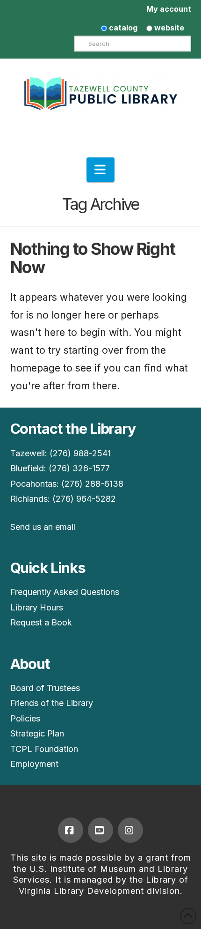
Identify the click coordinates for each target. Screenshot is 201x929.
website (168, 27)
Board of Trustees (45, 688)
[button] (100, 169)
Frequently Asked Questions (64, 592)
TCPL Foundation (44, 749)
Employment (34, 764)
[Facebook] (70, 830)
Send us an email (42, 527)
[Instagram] (130, 830)
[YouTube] (100, 830)
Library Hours (36, 607)
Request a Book (41, 622)
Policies (25, 718)
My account (168, 9)
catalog (122, 27)
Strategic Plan (37, 733)
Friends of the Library (51, 703)
